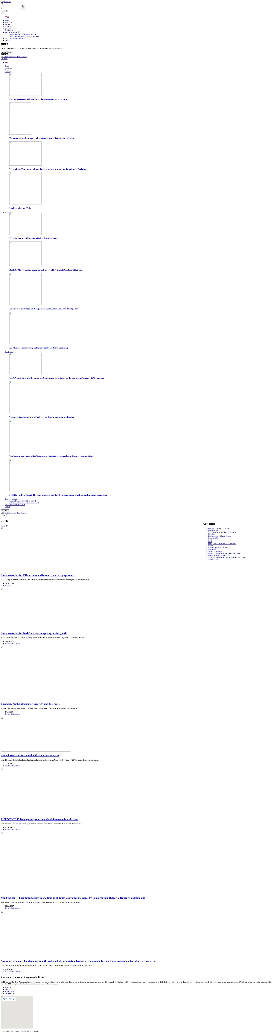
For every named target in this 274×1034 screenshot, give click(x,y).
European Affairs (213, 538)
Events (7, 70)
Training (8, 72)
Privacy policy (10, 991)
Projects (7, 212)
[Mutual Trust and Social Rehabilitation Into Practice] (35, 751)
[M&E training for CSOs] (25, 204)
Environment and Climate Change (219, 536)
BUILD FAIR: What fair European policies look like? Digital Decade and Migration (46, 270)
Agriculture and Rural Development (220, 528)
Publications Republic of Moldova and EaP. (24, 503)
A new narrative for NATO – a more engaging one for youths (34, 633)
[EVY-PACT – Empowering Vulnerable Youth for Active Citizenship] (22, 344)
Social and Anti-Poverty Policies (218, 555)
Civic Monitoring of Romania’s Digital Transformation (33, 238)
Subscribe (4, 59)
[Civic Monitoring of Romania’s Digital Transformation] (25, 234)
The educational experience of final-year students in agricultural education (41, 417)
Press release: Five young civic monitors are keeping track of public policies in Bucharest (47, 169)
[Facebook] (2, 55)
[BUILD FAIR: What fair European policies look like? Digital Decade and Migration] (25, 266)
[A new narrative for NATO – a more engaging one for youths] (42, 629)
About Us (8, 68)
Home (7, 66)
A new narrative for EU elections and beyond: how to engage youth (37, 575)
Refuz (10, 52)
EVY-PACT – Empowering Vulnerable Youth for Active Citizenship (38, 348)
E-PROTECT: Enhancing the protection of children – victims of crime (39, 819)
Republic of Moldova (215, 551)
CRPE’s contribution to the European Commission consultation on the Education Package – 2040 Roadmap (56, 378)
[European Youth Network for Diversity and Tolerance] (42, 699)
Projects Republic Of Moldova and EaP (22, 501)
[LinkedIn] (7, 55)
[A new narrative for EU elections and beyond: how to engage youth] (34, 571)
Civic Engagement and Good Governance (222, 532)
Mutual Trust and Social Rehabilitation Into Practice (30, 755)
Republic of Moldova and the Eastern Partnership (224, 553)
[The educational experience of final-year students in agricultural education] (20, 413)
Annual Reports (213, 530)
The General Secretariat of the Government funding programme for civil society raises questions (51, 456)
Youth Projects (212, 559)
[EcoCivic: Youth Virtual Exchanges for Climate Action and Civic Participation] (25, 305)
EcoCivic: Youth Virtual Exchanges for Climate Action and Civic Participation (43, 309)
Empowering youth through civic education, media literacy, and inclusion (41, 138)
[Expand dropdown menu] (12, 72)
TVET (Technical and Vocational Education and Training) (227, 557)
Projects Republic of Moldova (218, 547)
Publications (9, 352)
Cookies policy (10, 993)
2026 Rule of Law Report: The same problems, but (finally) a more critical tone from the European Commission (58, 495)
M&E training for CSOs (20, 208)
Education (211, 534)
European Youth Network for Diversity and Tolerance (30, 703)
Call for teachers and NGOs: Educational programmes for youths (38, 99)
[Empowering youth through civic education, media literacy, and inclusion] (20, 134)
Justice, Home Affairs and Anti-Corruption (222, 544)
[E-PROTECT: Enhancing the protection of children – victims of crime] (42, 815)
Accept (4, 52)
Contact (7, 507)
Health (210, 542)
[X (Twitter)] (4, 55)
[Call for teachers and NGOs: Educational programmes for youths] (25, 95)
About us (8, 987)
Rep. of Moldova (11, 499)
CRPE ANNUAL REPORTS (15, 505)
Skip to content (6, 2)
